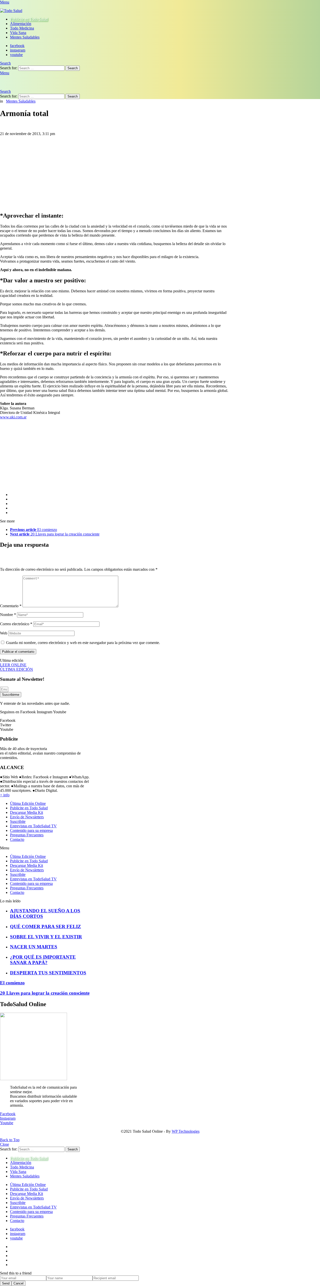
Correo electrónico (16, 624)
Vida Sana (18, 33)
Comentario (11, 606)
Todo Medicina (22, 28)
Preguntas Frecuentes (27, 835)
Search (73, 68)
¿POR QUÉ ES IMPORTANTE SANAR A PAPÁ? (43, 959)
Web (3, 633)
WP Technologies (186, 1131)
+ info (5, 795)
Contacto (17, 839)
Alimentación (20, 24)
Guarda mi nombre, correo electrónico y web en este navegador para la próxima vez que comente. (83, 642)
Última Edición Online (28, 803)
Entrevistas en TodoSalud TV (33, 826)
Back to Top (10, 1140)
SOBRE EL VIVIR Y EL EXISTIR (46, 936)
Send (6, 1283)
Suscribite (18, 821)
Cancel (19, 1283)
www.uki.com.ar (13, 417)
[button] (45, 848)
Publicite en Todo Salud (29, 19)
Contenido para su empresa (31, 830)
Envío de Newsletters (27, 817)
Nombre (8, 614)
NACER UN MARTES (33, 946)
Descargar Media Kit (26, 812)
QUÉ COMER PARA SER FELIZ (45, 926)
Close (4, 1144)
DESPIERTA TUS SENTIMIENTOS (48, 972)
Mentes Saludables (25, 37)
